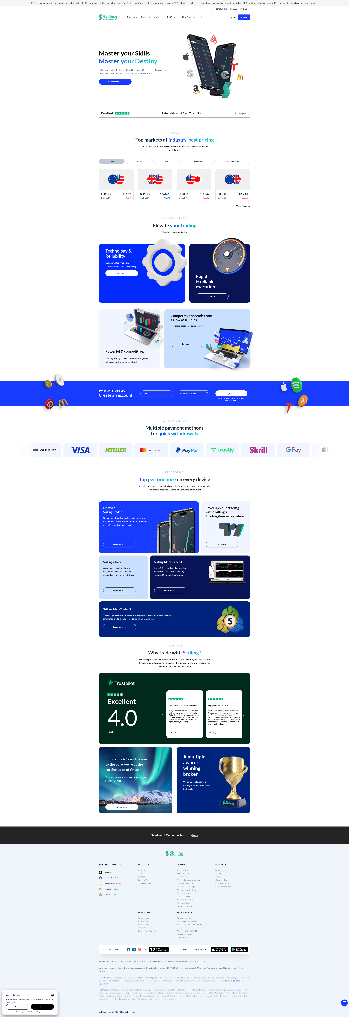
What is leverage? (184, 893)
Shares (218, 873)
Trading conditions (184, 896)
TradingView (143, 921)
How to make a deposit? (187, 921)
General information (185, 934)
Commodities (221, 880)
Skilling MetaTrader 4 (147, 928)
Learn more (211, 296)
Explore (185, 344)
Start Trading (120, 273)
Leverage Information (186, 883)
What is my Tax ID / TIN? (187, 931)
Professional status (185, 900)
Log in (232, 17)
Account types (183, 870)
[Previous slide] (163, 715)
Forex (217, 870)
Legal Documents (184, 937)
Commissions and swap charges (190, 880)
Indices (218, 877)
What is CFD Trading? (186, 886)
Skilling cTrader (144, 924)
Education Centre (184, 906)
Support (235, 9)
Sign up (244, 17)
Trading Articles (183, 903)
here (195, 835)
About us (120, 807)
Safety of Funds (144, 880)
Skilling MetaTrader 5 (147, 931)
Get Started (114, 81)
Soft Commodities (223, 886)
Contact (141, 877)
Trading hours (182, 877)
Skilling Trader (144, 918)
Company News (144, 883)
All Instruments (183, 873)
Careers (141, 873)
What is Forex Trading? (186, 890)
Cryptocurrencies (222, 883)
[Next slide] (243, 715)
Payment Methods (184, 918)
